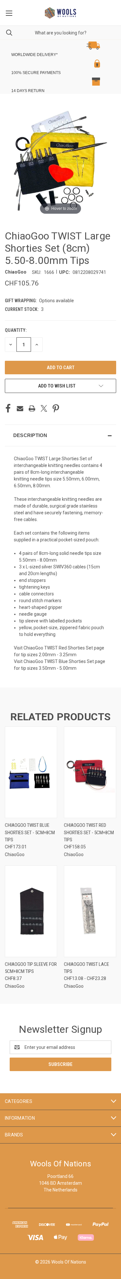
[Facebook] (8, 408)
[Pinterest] (56, 408)
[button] (56, 46)
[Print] (32, 408)
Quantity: (15, 330)
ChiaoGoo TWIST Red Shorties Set (58, 647)
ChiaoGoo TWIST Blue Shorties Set (59, 661)
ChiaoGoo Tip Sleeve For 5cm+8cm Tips (31, 968)
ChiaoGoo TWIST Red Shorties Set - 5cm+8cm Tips (89, 832)
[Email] (20, 408)
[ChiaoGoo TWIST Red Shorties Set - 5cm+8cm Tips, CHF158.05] (90, 772)
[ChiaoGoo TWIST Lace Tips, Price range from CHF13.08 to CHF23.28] (90, 911)
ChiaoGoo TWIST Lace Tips (86, 968)
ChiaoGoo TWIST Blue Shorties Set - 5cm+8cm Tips (30, 832)
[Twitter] (44, 408)
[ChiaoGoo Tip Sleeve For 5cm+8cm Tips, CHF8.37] (31, 911)
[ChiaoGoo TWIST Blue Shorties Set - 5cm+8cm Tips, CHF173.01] (31, 772)
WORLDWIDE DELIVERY (33, 54)
